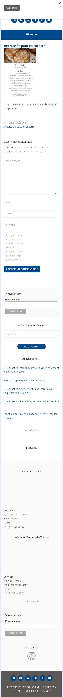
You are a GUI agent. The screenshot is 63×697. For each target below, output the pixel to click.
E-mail (9, 213)
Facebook (31, 430)
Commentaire (12, 163)
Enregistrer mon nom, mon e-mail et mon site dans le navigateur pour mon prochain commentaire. (14, 247)
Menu (33, 34)
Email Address (12, 299)
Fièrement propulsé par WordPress (31, 687)
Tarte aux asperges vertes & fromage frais (25, 380)
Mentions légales (31, 601)
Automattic (44, 691)
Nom (8, 202)
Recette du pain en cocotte (19, 124)
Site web (10, 224)
